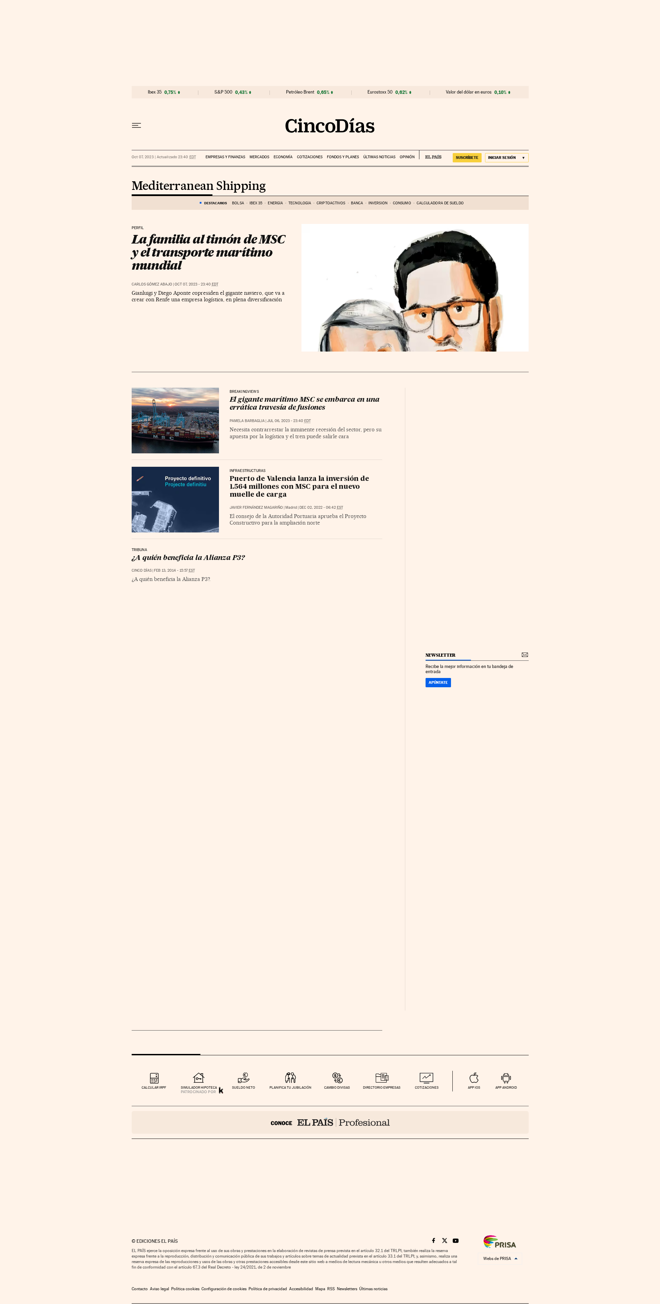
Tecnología (299, 203)
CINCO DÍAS (142, 570)
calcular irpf (154, 1087)
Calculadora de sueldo (440, 203)
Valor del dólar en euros (469, 92)
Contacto (140, 1289)
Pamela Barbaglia (247, 421)
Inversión (377, 203)
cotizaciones (427, 1087)
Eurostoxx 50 (380, 92)
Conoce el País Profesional (330, 1122)
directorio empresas (381, 1087)
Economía (283, 157)
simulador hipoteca (199, 1087)
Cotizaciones (309, 157)
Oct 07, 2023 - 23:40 (196, 284)
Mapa (320, 1289)
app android (506, 1087)
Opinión (407, 157)
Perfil (138, 228)
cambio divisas (337, 1087)
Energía (275, 203)
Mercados (259, 157)
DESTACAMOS (215, 203)
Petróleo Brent (300, 92)
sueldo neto (243, 1087)
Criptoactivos (331, 203)
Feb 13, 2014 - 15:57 (174, 570)
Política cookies (185, 1289)
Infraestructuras (248, 471)
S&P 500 (223, 92)
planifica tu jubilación (290, 1087)
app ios (474, 1087)
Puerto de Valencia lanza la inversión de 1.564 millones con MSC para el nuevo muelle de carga (299, 487)
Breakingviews (244, 392)
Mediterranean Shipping (199, 186)
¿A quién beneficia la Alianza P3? (188, 558)
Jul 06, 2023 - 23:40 (289, 421)
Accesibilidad (301, 1289)
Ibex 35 (155, 92)
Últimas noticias (379, 157)
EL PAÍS (430, 154)
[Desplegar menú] (136, 125)
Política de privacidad (268, 1289)
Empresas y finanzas (225, 157)
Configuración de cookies (223, 1289)
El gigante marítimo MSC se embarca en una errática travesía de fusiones (305, 404)
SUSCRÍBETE (467, 157)
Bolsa (238, 203)
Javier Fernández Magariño (256, 507)
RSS (331, 1289)
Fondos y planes (343, 157)
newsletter (441, 655)
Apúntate (438, 682)
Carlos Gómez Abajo (152, 284)
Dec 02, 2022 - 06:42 (321, 507)
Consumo (402, 203)
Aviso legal (159, 1289)
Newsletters (347, 1289)
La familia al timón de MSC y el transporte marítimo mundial (208, 252)
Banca (357, 203)
